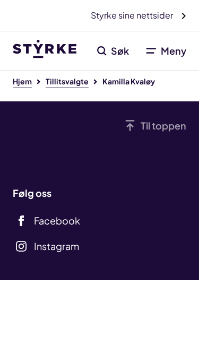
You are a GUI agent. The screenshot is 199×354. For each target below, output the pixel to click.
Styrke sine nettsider (133, 15)
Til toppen (163, 125)
